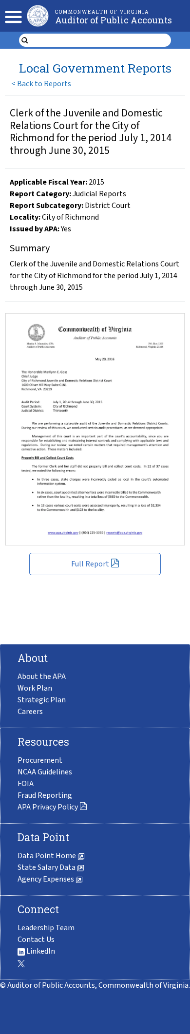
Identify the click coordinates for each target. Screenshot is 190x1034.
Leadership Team (46, 927)
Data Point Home (47, 855)
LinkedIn (40, 951)
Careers (30, 711)
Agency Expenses (47, 879)
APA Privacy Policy (48, 807)
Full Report (90, 564)
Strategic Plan (42, 700)
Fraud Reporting (45, 795)
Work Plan (35, 688)
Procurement (40, 760)
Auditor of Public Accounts (113, 20)
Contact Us (36, 939)
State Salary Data (47, 867)
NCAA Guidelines (45, 772)
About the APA (42, 676)
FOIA (26, 783)
